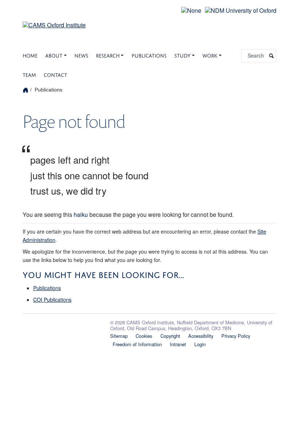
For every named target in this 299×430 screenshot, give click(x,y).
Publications (149, 55)
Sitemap (119, 335)
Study (182, 55)
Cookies (144, 335)
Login (200, 344)
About (53, 55)
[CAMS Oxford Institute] (54, 20)
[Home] (26, 89)
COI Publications (52, 299)
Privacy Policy (235, 335)
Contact (55, 74)
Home (30, 55)
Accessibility (200, 335)
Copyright (170, 335)
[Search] (271, 56)
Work (209, 55)
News (81, 55)
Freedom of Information (137, 344)
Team (29, 74)
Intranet (178, 344)
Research (108, 55)
